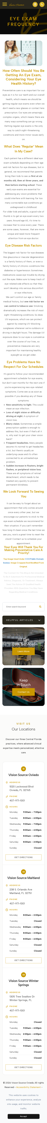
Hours (14, 807)
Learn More (23, 651)
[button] (35, 4)
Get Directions (23, 857)
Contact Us (23, 692)
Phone (14, 796)
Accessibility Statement (28, 1087)
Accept (23, 1116)
